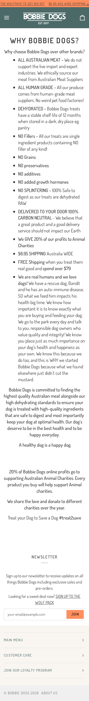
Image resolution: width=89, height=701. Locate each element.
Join (75, 614)
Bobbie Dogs (19, 693)
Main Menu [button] (13, 640)
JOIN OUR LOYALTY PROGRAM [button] (28, 670)
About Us (49, 693)
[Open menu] (11, 17)
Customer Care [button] (18, 655)
